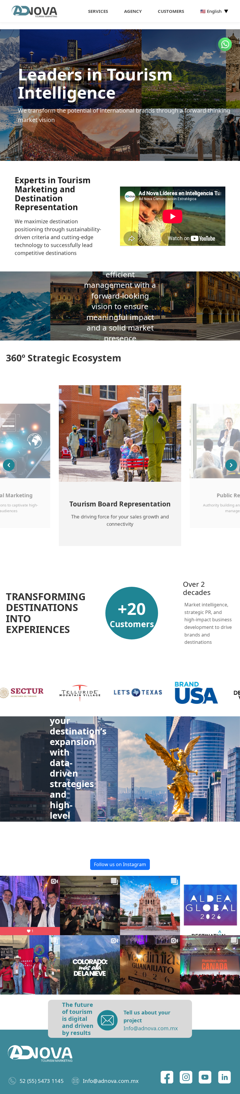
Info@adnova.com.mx (111, 1080)
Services (98, 11)
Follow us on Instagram (120, 864)
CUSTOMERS (171, 11)
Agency (133, 11)
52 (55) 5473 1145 (42, 1080)
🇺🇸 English (214, 11)
